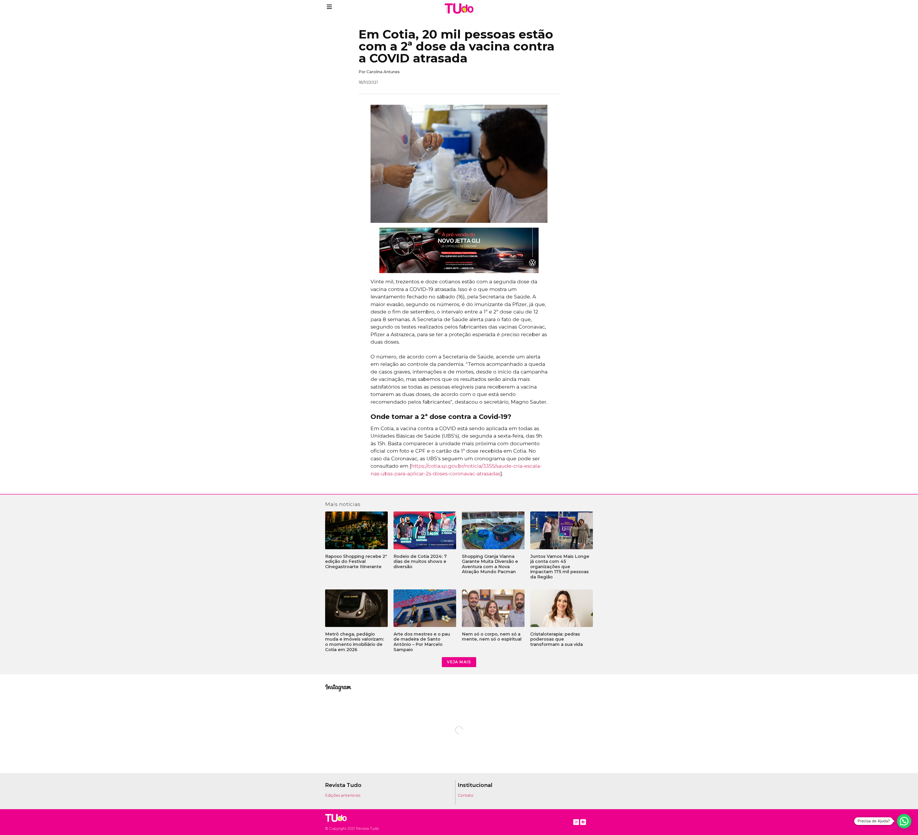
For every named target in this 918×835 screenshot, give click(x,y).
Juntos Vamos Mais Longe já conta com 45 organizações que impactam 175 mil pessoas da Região (559, 567)
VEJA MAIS (459, 662)
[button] (329, 6)
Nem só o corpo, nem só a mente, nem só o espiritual (492, 637)
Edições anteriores (342, 795)
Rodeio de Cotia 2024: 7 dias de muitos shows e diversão (420, 561)
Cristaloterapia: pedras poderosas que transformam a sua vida (556, 639)
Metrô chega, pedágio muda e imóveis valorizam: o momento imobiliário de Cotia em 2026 (354, 642)
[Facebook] (583, 822)
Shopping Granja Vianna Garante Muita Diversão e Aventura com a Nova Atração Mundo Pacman (490, 564)
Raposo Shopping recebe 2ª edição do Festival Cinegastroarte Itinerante (356, 561)
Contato (465, 795)
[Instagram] (576, 822)
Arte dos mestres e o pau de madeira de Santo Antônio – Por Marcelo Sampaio (421, 642)
